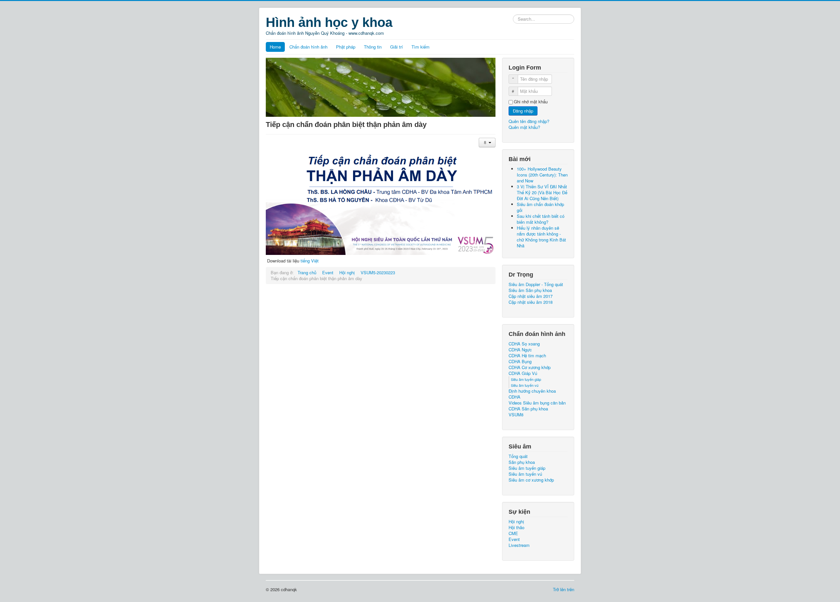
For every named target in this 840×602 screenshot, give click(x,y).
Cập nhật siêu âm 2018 (531, 302)
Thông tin (373, 47)
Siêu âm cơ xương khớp (531, 480)
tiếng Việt (310, 261)
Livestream (519, 545)
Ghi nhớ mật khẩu (531, 102)
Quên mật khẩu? (524, 127)
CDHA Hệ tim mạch (527, 356)
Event (514, 539)
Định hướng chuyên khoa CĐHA (532, 394)
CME (513, 533)
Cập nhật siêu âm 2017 (531, 296)
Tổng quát (518, 456)
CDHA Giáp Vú (523, 373)
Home (275, 47)
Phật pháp (345, 47)
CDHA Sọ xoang (524, 344)
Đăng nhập (523, 111)
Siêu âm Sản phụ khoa (530, 290)
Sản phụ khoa (522, 462)
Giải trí (396, 47)
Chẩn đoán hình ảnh (308, 47)
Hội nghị (516, 522)
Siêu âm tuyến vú (524, 385)
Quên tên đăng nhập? (529, 121)
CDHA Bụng (520, 361)
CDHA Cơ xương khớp (530, 367)
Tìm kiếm (420, 47)
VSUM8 (516, 415)
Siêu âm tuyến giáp (526, 379)
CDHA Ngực (520, 350)
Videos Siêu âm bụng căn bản (537, 403)
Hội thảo (516, 527)
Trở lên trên (563, 589)
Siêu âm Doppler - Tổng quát (536, 284)
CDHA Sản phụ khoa (528, 409)
